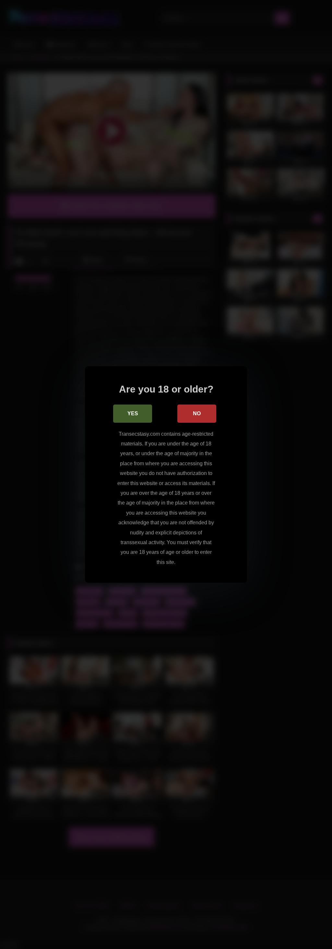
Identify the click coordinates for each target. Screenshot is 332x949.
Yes (132, 413)
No (197, 413)
